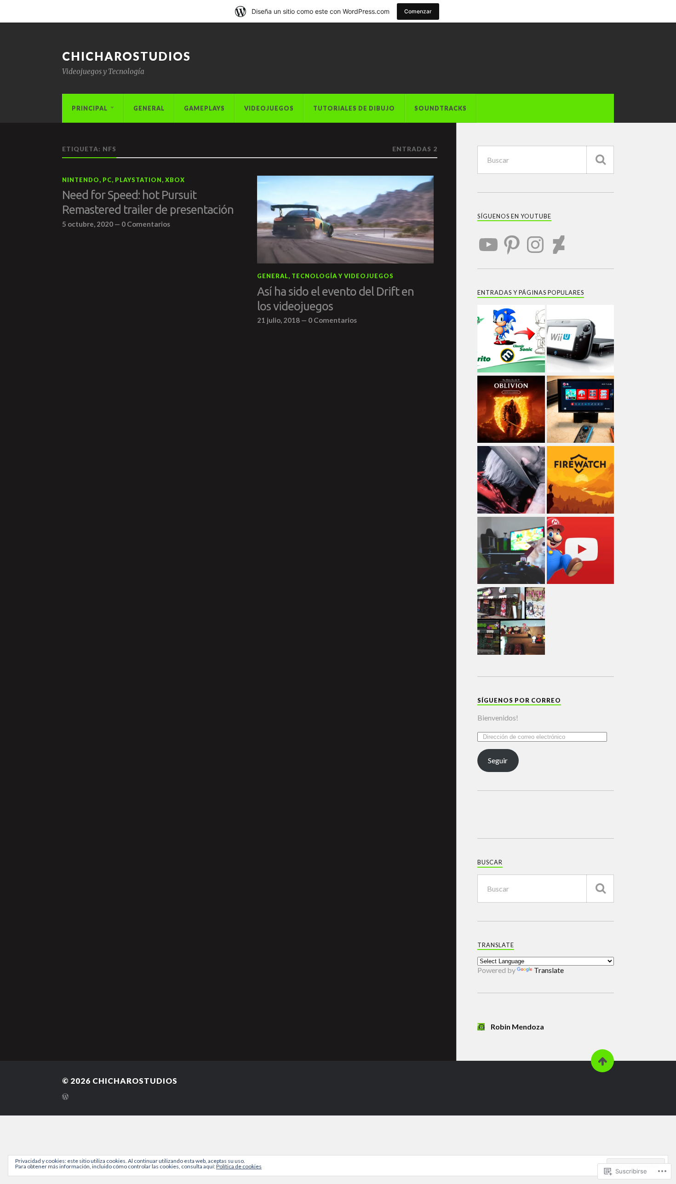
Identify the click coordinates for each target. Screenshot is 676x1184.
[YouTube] (488, 239)
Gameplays (204, 108)
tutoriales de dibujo (354, 108)
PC (107, 179)
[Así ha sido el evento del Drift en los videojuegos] (345, 220)
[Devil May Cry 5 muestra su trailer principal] (511, 480)
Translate (549, 970)
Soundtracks (440, 108)
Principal (90, 108)
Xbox (175, 179)
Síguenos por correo (519, 700)
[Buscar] (600, 160)
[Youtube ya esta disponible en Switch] (580, 551)
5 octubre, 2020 (87, 224)
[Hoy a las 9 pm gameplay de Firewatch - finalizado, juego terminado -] (580, 480)
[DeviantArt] (559, 239)
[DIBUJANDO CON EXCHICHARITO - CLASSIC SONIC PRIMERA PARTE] (511, 339)
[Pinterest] (512, 239)
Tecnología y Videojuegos (343, 276)
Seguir (498, 760)
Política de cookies (239, 1166)
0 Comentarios (145, 224)
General (149, 108)
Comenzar (418, 11)
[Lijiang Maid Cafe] (511, 621)
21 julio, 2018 (278, 320)
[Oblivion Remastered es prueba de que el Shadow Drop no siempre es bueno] (511, 410)
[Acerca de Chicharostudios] (511, 551)
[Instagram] (535, 239)
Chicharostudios (126, 56)
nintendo (80, 179)
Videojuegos (269, 108)
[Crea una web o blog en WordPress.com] (65, 1097)
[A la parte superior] (602, 1060)
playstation (138, 179)
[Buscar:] (545, 160)
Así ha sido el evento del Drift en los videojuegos (335, 299)
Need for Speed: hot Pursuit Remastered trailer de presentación (148, 202)
